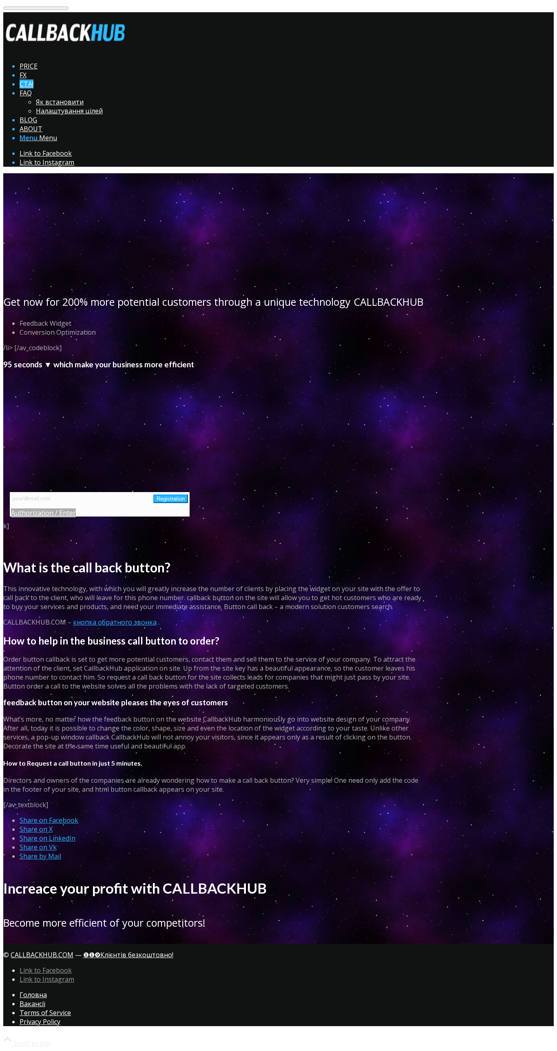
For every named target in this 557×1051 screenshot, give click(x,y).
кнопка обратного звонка (115, 622)
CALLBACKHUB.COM (42, 954)
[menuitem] (221, 66)
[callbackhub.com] (64, 50)
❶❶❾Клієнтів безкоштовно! (128, 954)
